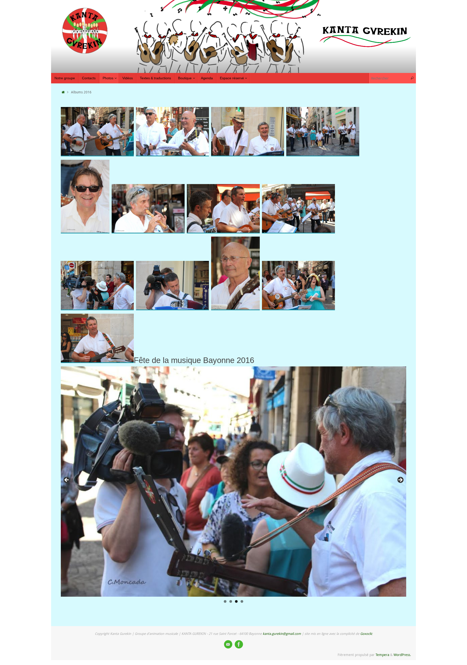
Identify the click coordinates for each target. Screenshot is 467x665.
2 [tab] (230, 601)
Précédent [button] (67, 480)
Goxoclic (366, 633)
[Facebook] (239, 644)
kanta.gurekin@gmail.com (282, 633)
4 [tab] (242, 601)
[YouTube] (228, 644)
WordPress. (402, 655)
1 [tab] (225, 601)
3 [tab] (236, 601)
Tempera (382, 655)
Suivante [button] (400, 480)
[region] (233, 481)
